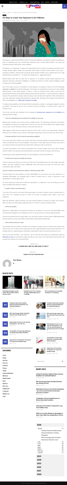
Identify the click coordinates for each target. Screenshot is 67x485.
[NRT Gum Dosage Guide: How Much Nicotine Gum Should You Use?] (41, 316)
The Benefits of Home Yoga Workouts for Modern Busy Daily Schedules (20, 332)
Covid (42, 2)
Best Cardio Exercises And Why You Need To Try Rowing (53, 292)
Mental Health (54, 2)
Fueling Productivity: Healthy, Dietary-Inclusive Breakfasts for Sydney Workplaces (19, 304)
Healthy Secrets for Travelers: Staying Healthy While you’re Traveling (32, 292)
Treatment (5, 391)
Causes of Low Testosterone (33, 254)
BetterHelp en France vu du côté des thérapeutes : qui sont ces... (20, 323)
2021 (39, 471)
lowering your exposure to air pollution (49, 112)
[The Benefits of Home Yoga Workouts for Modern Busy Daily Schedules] (41, 340)
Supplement (6, 388)
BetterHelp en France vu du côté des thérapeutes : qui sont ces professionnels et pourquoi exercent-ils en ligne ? (55, 327)
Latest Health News (35, 2)
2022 (39, 467)
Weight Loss (6, 394)
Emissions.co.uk (8, 237)
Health (4, 15)
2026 (39, 425)
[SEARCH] (62, 361)
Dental (4, 358)
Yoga (4, 396)
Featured (5, 365)
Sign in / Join (24, 2)
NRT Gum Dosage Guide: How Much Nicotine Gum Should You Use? (19, 314)
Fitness (5, 368)
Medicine (47, 2)
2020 (39, 474)
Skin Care (5, 386)
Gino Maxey (7, 20)
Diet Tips (5, 360)
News (4, 381)
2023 (39, 463)
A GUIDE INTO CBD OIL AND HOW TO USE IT (34, 246)
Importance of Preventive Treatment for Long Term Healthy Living (20, 340)
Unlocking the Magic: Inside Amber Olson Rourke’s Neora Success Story (11, 292)
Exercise (5, 363)
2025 (39, 456)
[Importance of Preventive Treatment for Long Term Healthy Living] (41, 350)
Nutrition (5, 383)
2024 (39, 460)
